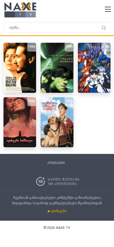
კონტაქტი (56, 163)
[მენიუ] (104, 28)
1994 (69, 101)
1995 (31, 47)
